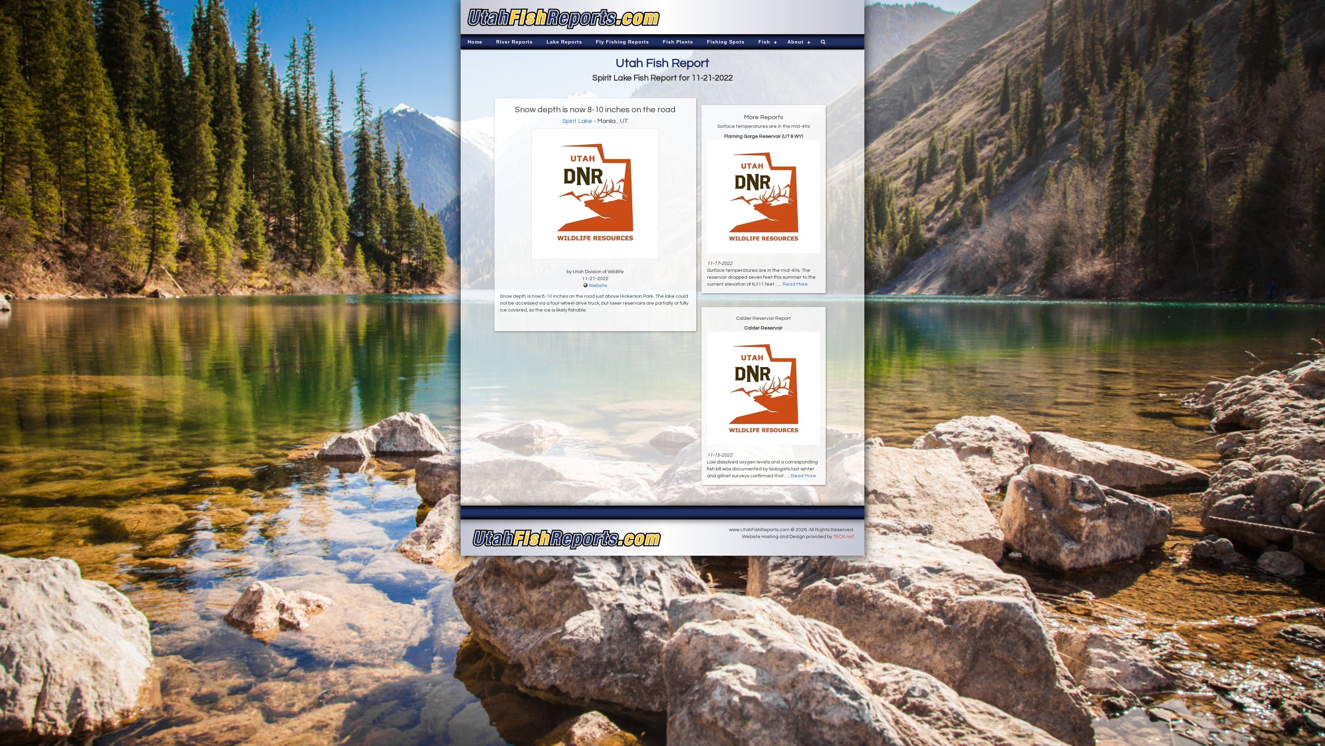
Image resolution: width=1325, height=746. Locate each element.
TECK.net (843, 536)
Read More (795, 284)
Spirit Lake (577, 121)
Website (598, 285)
